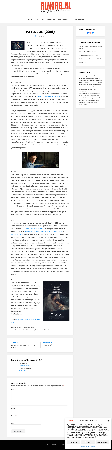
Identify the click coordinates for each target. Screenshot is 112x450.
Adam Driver (19, 330)
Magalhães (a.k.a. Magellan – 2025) (88, 55)
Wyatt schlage (23, 363)
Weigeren (88, 442)
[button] (108, 420)
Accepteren (73, 442)
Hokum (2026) (83, 62)
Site (12, 423)
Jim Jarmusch (39, 330)
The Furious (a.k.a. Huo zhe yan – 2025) (90, 59)
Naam (13, 408)
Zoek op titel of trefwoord (45, 20)
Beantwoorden (23, 370)
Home (30, 20)
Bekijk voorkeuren (102, 442)
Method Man (47, 330)
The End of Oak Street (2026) (87, 52)
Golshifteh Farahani (28, 330)
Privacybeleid (91, 446)
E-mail (14, 416)
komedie (25, 328)
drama (20, 328)
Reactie (14, 390)
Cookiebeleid (84, 446)
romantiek (31, 328)
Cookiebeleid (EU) (77, 20)
